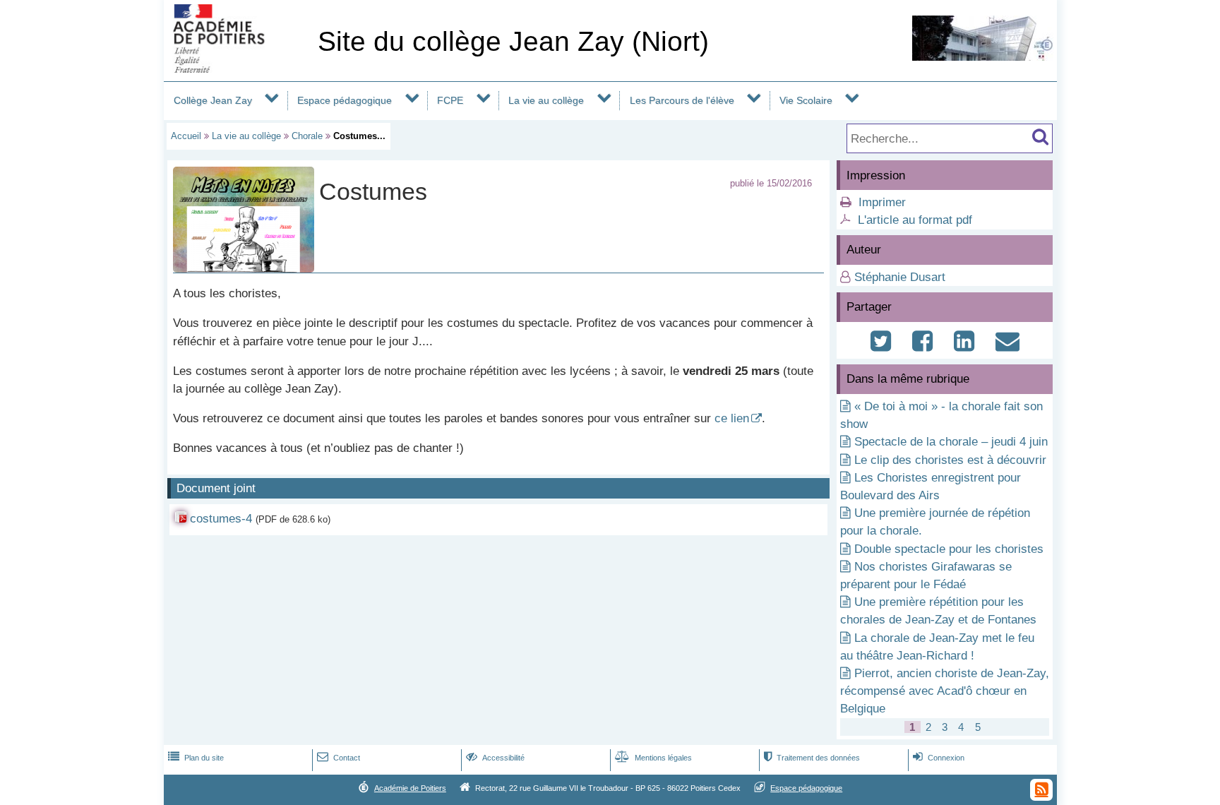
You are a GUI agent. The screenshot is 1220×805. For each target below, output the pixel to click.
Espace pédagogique (344, 100)
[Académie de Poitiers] (238, 69)
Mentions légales (653, 757)
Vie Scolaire (805, 100)
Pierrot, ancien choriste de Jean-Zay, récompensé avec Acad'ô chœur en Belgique (944, 691)
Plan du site (196, 757)
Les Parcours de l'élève (682, 100)
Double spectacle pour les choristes (948, 549)
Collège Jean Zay (213, 100)
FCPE (450, 100)
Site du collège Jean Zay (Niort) (513, 41)
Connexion (938, 757)
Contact (338, 757)
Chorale (307, 136)
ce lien (731, 418)
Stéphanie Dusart (899, 277)
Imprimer (882, 202)
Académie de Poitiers (410, 788)
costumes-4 (221, 518)
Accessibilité (495, 757)
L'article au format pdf (915, 220)
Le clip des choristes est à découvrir (950, 460)
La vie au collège (546, 100)
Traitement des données (812, 757)
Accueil (186, 136)
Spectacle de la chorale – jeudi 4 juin (951, 441)
